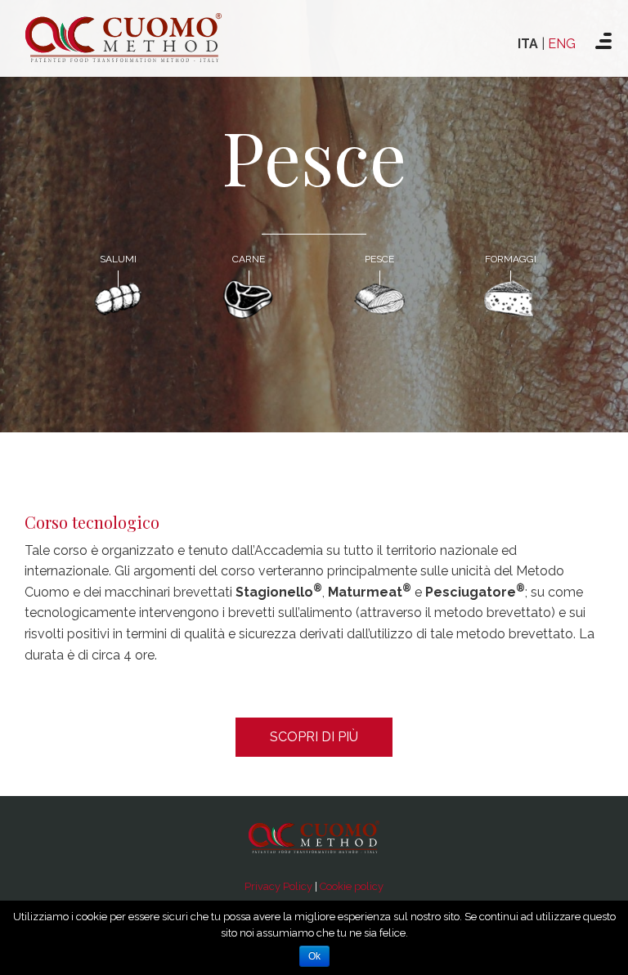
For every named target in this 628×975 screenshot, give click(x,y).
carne (248, 259)
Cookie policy (352, 886)
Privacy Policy (278, 886)
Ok (314, 956)
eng (562, 43)
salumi (118, 259)
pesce (379, 259)
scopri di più (314, 737)
